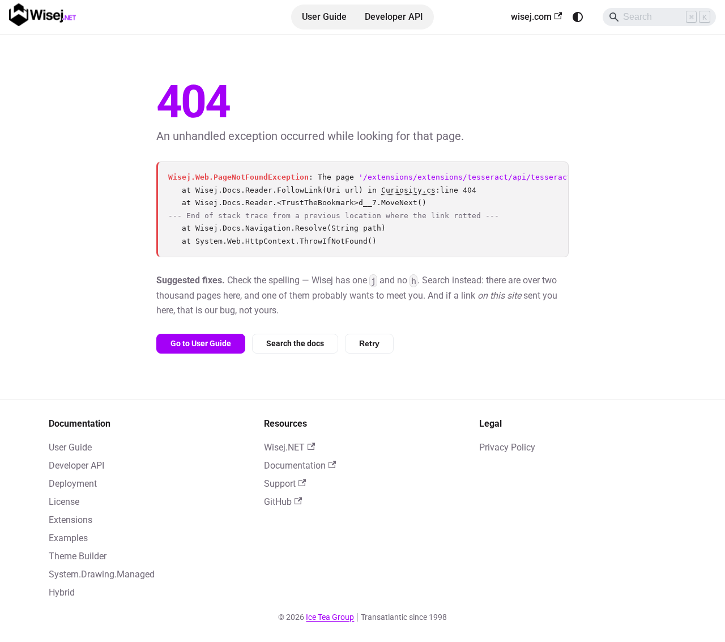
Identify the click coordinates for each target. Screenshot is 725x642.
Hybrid (62, 592)
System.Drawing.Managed (102, 574)
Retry (369, 343)
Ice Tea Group (330, 617)
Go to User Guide (200, 343)
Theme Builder (77, 556)
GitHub (278, 501)
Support (280, 483)
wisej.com (531, 16)
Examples (68, 538)
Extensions (70, 520)
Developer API (394, 16)
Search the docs (295, 343)
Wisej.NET (284, 447)
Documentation (295, 465)
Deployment (73, 483)
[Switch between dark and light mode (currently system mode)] (578, 17)
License (64, 501)
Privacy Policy (507, 447)
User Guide (324, 16)
